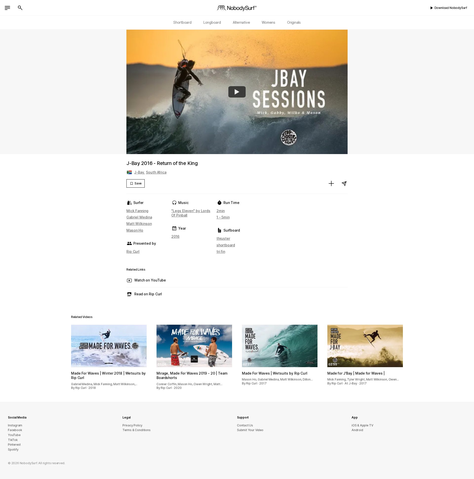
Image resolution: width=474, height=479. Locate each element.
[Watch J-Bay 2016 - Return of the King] (237, 92)
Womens (268, 22)
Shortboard (182, 22)
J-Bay (139, 172)
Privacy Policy (132, 425)
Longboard (212, 22)
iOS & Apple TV (362, 425)
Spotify (13, 449)
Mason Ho (134, 230)
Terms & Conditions (136, 430)
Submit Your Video (250, 430)
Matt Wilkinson (139, 223)
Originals (294, 22)
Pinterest (14, 444)
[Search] (20, 7)
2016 (175, 236)
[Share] (344, 183)
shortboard (226, 245)
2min (221, 211)
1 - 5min (223, 217)
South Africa (156, 172)
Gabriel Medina (139, 217)
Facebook (15, 430)
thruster (223, 238)
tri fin (221, 251)
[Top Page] (237, 7)
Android (357, 430)
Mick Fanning (137, 211)
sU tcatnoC (245, 425)
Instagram (15, 425)
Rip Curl (132, 251)
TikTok (13, 440)
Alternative (241, 22)
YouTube (14, 435)
